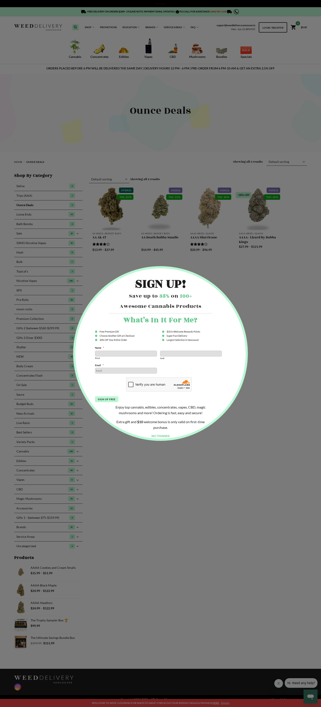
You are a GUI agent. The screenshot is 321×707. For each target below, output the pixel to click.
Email (99, 365)
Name (99, 347)
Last (162, 358)
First (97, 358)
